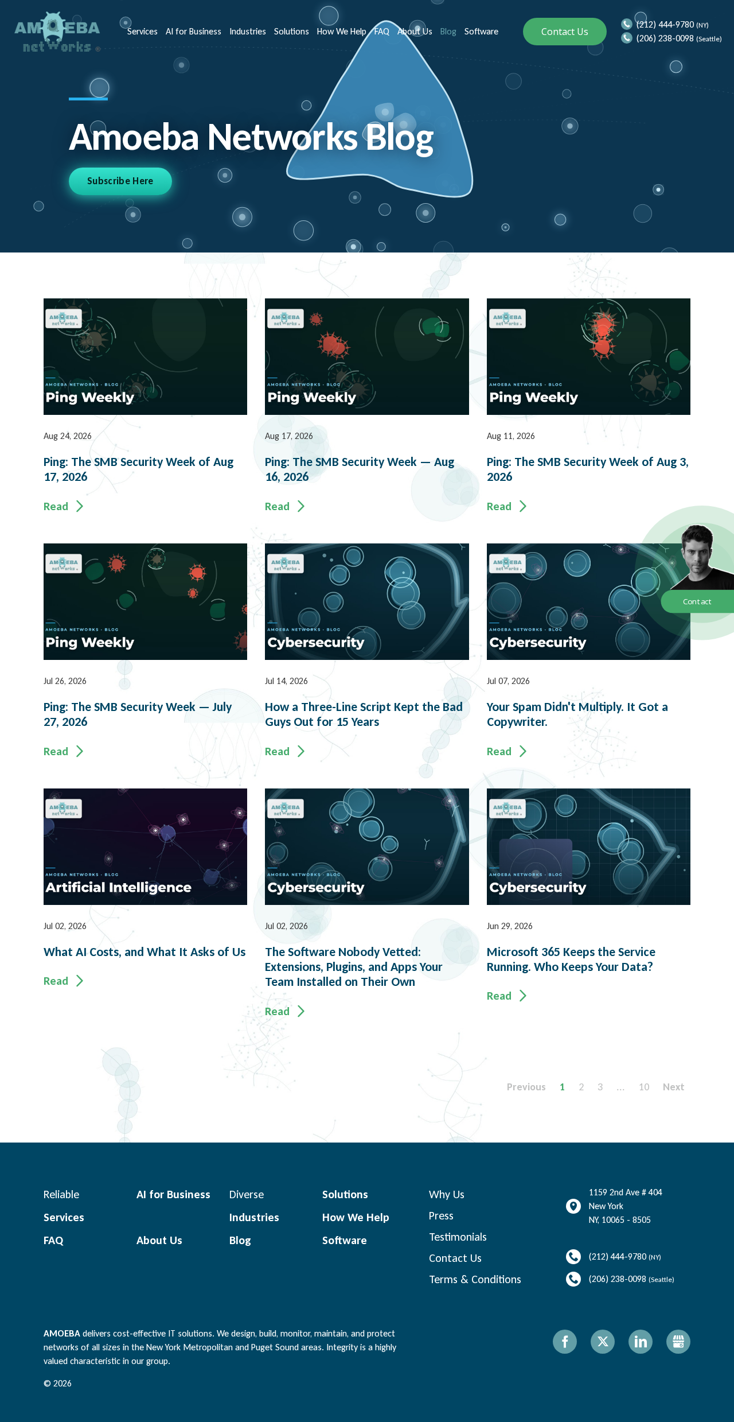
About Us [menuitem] (413, 31)
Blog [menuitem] (447, 31)
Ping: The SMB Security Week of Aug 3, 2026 (588, 469)
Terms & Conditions (475, 1279)
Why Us (446, 1194)
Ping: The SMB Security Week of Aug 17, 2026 (138, 469)
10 (644, 1087)
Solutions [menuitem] (290, 31)
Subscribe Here (120, 181)
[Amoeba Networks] (57, 31)
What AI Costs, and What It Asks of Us (144, 952)
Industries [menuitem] (246, 31)
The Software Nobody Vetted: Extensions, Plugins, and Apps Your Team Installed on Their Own (354, 967)
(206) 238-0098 (665, 38)
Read (56, 506)
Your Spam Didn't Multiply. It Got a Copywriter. (577, 714)
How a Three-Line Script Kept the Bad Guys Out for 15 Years (364, 714)
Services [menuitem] (141, 31)
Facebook (565, 1342)
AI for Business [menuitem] (192, 31)
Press (441, 1215)
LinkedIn (640, 1342)
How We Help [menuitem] (340, 31)
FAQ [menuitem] (380, 31)
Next (674, 1087)
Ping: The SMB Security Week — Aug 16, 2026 (359, 469)
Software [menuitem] (480, 31)
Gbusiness (678, 1342)
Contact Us (564, 31)
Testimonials (458, 1237)
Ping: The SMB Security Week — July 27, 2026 (138, 714)
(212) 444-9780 (665, 24)
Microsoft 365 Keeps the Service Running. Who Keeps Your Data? (571, 959)
